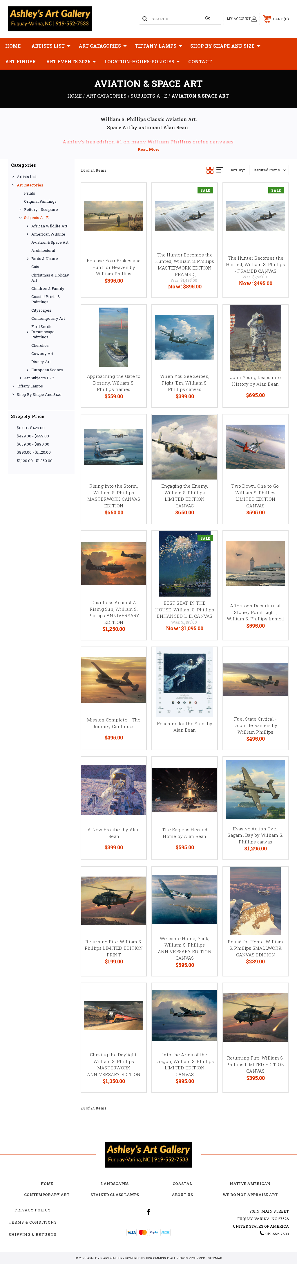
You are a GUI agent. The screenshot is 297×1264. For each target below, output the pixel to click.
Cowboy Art (42, 353)
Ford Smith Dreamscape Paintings (43, 332)
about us (182, 1194)
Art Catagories (100, 46)
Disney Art (41, 361)
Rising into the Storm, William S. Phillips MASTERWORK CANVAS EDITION (113, 496)
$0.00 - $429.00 (31, 427)
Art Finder (20, 61)
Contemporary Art (48, 318)
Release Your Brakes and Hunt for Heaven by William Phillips (114, 267)
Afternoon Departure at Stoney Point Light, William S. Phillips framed (255, 612)
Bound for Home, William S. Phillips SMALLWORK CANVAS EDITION (255, 948)
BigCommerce (157, 1258)
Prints (29, 193)
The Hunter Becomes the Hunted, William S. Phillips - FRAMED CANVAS (255, 264)
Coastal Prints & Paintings (45, 299)
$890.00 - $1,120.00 (34, 452)
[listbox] (269, 170)
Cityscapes (41, 310)
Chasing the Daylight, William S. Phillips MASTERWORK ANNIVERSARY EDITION (114, 1064)
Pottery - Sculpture (41, 209)
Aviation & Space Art (49, 242)
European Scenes (47, 369)
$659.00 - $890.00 (33, 444)
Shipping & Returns (33, 1234)
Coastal (182, 1183)
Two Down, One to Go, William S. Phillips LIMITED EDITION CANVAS (255, 496)
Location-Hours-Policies (139, 61)
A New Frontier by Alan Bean (114, 833)
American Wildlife (48, 234)
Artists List (48, 46)
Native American (250, 1183)
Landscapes (114, 1183)
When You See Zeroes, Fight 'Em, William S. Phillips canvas (184, 382)
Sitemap (215, 1258)
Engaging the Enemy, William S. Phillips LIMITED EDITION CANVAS (184, 496)
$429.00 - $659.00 (33, 436)
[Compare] (134, 222)
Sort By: (237, 170)
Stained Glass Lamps (114, 1194)
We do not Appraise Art (250, 1194)
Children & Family (47, 288)
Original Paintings (40, 201)
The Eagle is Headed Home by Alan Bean (184, 833)
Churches (40, 345)
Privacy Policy (33, 1210)
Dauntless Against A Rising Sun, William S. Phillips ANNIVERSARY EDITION (114, 612)
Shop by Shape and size (222, 46)
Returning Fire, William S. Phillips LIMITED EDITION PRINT (114, 948)
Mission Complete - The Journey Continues (114, 723)
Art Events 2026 (68, 61)
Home (13, 46)
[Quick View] (134, 194)
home (47, 1183)
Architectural (43, 250)
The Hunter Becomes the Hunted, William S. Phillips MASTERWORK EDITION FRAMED (184, 264)
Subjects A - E (36, 217)
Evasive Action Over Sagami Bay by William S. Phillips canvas (255, 835)
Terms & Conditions (33, 1222)
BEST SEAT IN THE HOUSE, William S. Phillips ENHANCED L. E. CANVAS (184, 609)
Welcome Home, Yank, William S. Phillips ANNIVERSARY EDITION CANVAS (184, 948)
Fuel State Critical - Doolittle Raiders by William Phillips (255, 725)
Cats (35, 266)
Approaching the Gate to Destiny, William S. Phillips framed (114, 382)
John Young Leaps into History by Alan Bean (255, 380)
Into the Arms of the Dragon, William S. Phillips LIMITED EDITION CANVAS (184, 1064)
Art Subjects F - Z (39, 377)
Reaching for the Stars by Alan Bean (184, 727)
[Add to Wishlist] (134, 208)
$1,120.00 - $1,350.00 (34, 460)
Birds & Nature (44, 258)
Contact (200, 61)
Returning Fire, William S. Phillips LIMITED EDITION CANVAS (255, 1064)
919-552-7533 (277, 1233)
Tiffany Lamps (155, 46)
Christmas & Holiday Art (50, 277)
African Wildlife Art (49, 226)
